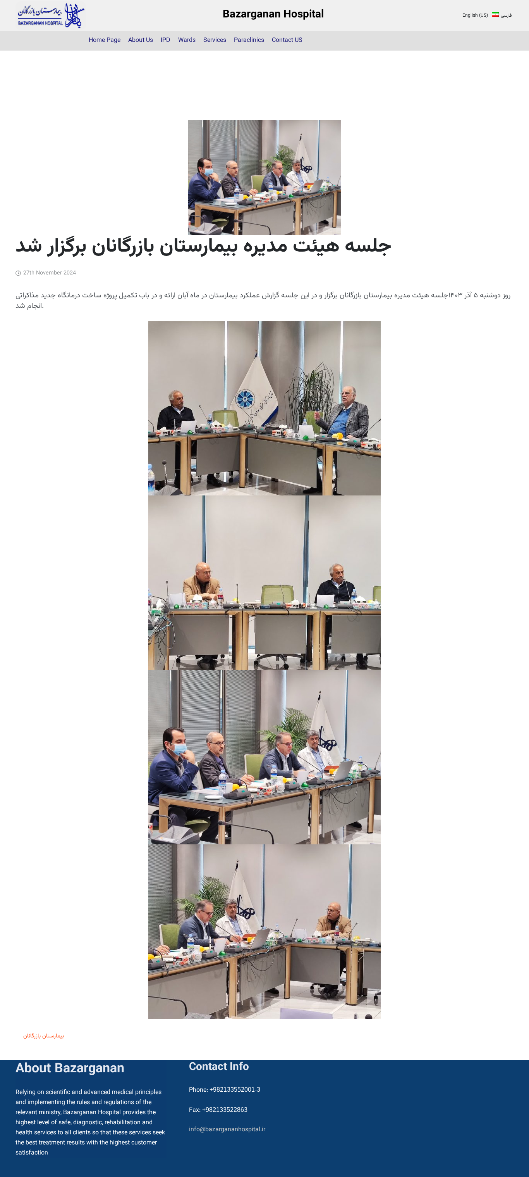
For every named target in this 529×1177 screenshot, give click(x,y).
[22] (50, 15)
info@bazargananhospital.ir (227, 1130)
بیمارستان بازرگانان (43, 1036)
